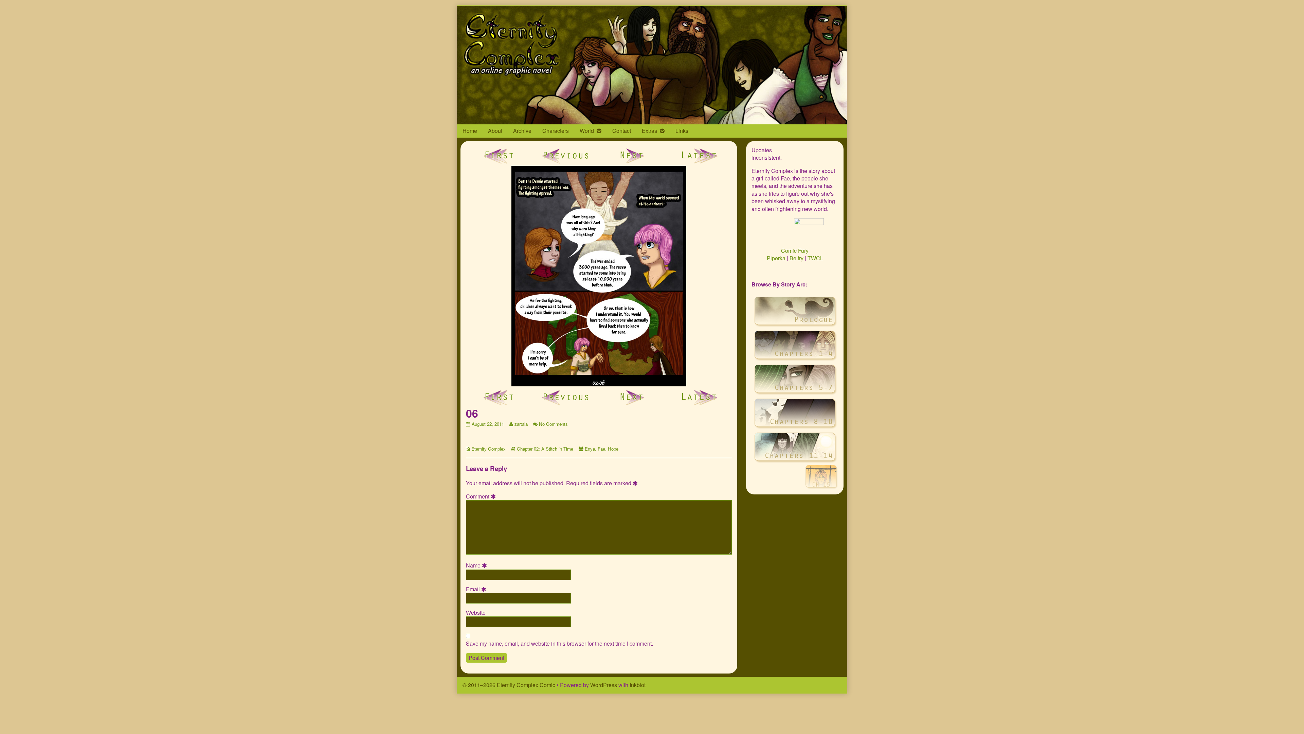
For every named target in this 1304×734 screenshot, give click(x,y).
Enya (590, 448)
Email (477, 589)
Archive (522, 131)
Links (681, 131)
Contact (621, 131)
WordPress (603, 685)
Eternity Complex (488, 448)
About (495, 131)
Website (476, 612)
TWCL (815, 258)
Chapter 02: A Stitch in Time (545, 448)
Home (470, 131)
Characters (555, 131)
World (587, 131)
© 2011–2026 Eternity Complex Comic (509, 685)
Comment (482, 496)
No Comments (553, 424)
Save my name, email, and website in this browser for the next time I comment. (559, 643)
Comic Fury (795, 251)
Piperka (776, 258)
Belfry (796, 258)
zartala (521, 424)
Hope (613, 448)
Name (477, 565)
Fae (601, 448)
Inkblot (638, 685)
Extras (649, 131)
